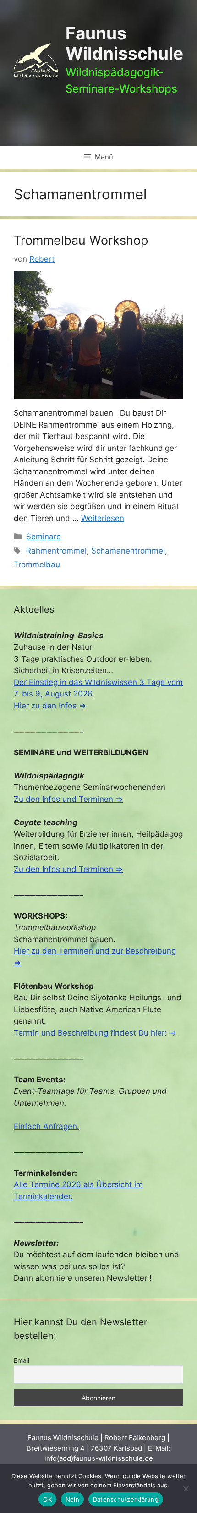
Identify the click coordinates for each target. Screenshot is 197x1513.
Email (21, 1360)
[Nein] (185, 1488)
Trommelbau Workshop (81, 240)
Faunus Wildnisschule (124, 43)
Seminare (43, 536)
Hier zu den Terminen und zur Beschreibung (95, 950)
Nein (72, 1499)
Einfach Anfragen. (46, 1126)
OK (47, 1499)
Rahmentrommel (56, 550)
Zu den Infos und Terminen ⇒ (68, 799)
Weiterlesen (102, 518)
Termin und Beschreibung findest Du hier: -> (95, 1032)
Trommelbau (37, 564)
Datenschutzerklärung (126, 1499)
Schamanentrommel (128, 550)
